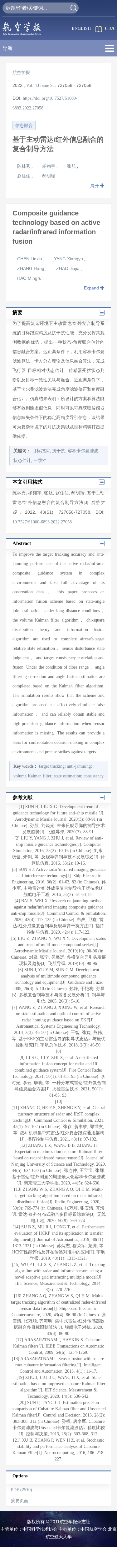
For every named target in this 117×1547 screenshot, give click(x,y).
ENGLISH (81, 28)
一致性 (39, 460)
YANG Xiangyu (69, 258)
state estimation (67, 776)
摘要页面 (19, 1500)
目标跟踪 (41, 450)
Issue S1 (47, 85)
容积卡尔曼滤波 (83, 450)
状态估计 (22, 460)
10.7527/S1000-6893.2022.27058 (42, 522)
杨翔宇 (49, 166)
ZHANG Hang (31, 268)
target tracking (52, 766)
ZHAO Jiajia (68, 268)
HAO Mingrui (29, 278)
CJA (110, 28)
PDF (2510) (21, 1489)
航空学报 (21, 72)
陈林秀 (24, 166)
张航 (72, 166)
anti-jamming (79, 766)
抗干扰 (58, 450)
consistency (94, 776)
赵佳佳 (24, 175)
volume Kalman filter (32, 776)
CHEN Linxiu (30, 258)
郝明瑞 (48, 175)
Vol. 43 (32, 85)
